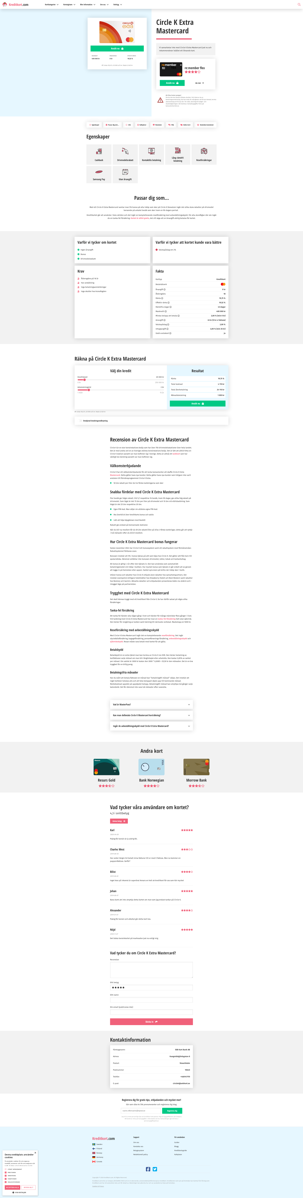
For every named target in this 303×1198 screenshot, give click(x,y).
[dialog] (20, 1173)
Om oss (136, 1142)
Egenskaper (95, 125)
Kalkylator (142, 125)
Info (129, 125)
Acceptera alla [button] (12, 1187)
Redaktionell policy (140, 1155)
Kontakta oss (138, 1146)
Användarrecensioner (207, 125)
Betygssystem (138, 1150)
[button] (20, 1192)
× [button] (35, 1153)
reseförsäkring (168, 635)
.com (103, 1138)
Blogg (176, 1146)
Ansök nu (115, 48)
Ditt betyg (114, 982)
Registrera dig (172, 1110)
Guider (176, 1142)
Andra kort (186, 125)
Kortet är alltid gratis (140, 218)
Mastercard (115, 475)
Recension (158, 125)
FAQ (172, 125)
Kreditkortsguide (180, 1150)
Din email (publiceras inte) (121, 1007)
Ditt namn (114, 995)
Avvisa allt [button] (28, 1187)
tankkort (176, 454)
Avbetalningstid (84, 387)
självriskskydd (116, 641)
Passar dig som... (113, 125)
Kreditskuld (82, 377)
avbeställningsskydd (178, 638)
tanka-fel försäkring (167, 619)
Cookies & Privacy (98, 1186)
